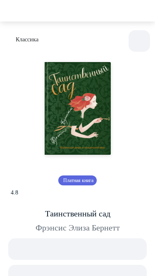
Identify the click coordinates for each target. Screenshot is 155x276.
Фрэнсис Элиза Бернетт (78, 227)
